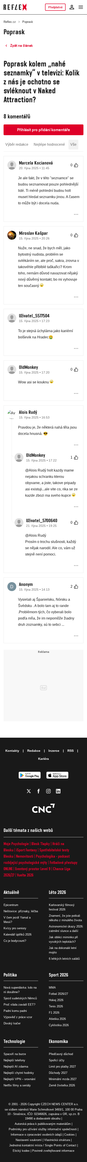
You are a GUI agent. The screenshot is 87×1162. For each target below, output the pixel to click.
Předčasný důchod (61, 1054)
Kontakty (12, 750)
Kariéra (43, 758)
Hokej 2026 (56, 1000)
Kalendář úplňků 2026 (17, 934)
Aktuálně (11, 892)
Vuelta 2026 (25, 875)
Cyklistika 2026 (59, 1025)
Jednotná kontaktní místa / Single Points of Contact (42, 1145)
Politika (10, 975)
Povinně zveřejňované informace (53, 1150)
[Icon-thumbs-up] (76, 165)
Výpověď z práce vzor (18, 1017)
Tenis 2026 (56, 1006)
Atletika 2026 (57, 1019)
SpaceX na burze (15, 1054)
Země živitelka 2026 (62, 1085)
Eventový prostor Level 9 (32, 868)
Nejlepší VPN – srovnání (19, 1079)
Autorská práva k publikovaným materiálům (43, 1124)
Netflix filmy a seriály (17, 1085)
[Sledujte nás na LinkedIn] (58, 791)
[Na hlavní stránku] (15, 7)
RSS (70, 750)
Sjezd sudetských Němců (20, 998)
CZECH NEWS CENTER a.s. (60, 1104)
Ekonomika (58, 1041)
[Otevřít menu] (80, 7)
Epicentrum (11, 905)
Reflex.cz (10, 21)
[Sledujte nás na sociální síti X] (28, 791)
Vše (73, 144)
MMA (52, 987)
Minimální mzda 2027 (63, 1079)
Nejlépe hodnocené (49, 144)
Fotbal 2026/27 (58, 993)
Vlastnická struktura (57, 1140)
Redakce (33, 750)
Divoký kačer (12, 1023)
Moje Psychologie (16, 843)
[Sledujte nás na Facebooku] (38, 791)
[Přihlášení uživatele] (71, 7)
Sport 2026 (58, 975)
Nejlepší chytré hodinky (19, 1072)
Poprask (27, 21)
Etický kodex (21, 1150)
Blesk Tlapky (40, 843)
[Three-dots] (76, 214)
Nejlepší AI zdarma (16, 1066)
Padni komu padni (15, 1010)
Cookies (69, 1134)
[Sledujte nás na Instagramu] (48, 791)
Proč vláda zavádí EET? (19, 1004)
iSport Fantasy (26, 850)
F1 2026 (54, 1012)
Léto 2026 (57, 892)
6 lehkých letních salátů (64, 958)
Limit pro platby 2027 (62, 1066)
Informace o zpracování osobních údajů (36, 1134)
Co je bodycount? (15, 940)
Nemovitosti (24, 856)
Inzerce (53, 750)
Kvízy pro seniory (15, 928)
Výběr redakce (16, 144)
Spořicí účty (56, 1060)
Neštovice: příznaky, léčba (21, 911)
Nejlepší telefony (14, 1060)
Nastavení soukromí (29, 1140)
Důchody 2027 (58, 1072)
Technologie (14, 1041)
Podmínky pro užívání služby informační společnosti (43, 1129)
